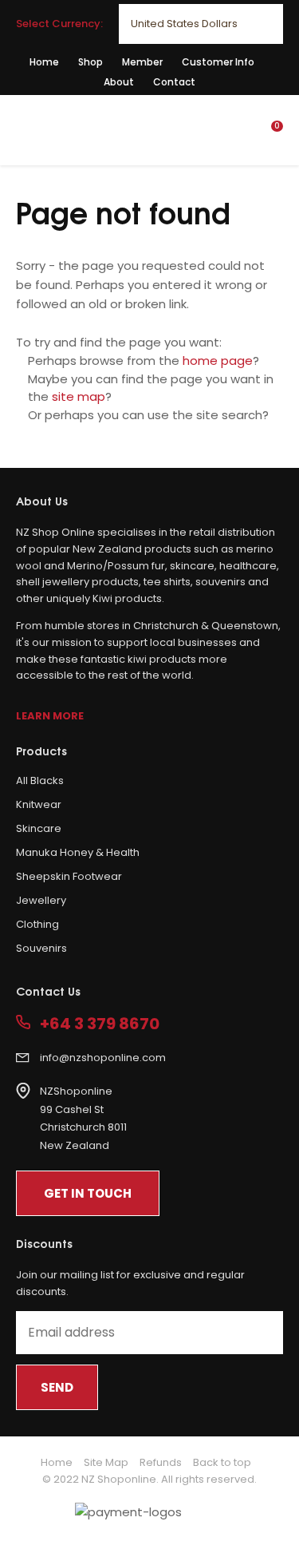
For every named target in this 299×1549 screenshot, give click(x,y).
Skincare (38, 828)
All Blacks (40, 780)
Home (44, 62)
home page (218, 360)
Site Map (106, 1462)
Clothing (37, 924)
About (119, 82)
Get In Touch (88, 1193)
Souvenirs (41, 948)
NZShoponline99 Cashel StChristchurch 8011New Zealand (83, 1118)
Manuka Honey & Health (78, 852)
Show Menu (25, 129)
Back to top (222, 1462)
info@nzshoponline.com (103, 1057)
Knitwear (38, 804)
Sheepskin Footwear (69, 876)
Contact (174, 82)
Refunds (161, 1462)
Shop (90, 62)
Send (57, 1387)
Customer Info (218, 62)
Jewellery (41, 900)
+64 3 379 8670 (99, 1024)
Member (142, 62)
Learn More (50, 715)
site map (78, 396)
